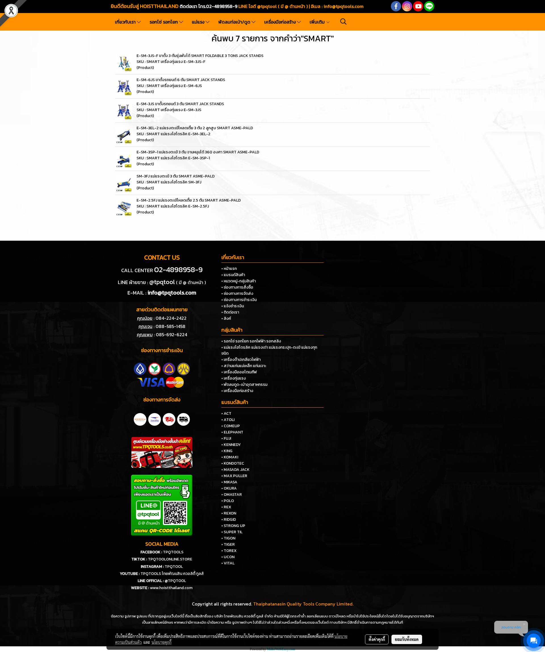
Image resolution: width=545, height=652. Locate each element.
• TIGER (228, 544)
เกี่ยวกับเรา (126, 21)
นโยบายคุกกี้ (161, 642)
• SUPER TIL (231, 532)
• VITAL (227, 563)
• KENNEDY (231, 445)
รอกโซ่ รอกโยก (164, 21)
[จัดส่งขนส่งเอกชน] (183, 418)
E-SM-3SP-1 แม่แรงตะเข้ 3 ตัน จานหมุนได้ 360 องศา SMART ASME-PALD (198, 152)
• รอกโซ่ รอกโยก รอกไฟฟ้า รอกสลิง (251, 341)
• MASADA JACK (235, 470)
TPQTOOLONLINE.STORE (170, 559)
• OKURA (229, 488)
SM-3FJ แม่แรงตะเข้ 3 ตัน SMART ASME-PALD (176, 176)
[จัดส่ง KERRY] (140, 418)
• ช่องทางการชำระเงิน (239, 300)
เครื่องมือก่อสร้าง (280, 21)
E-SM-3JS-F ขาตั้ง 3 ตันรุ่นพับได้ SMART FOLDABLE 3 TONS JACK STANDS (200, 56)
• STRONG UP (233, 526)
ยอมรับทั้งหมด (407, 639)
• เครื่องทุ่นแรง (233, 378)
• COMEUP (230, 426)
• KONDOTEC (232, 463)
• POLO (227, 501)
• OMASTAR (231, 495)
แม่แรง (199, 21)
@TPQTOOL (175, 581)
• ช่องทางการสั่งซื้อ (237, 287)
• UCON (227, 557)
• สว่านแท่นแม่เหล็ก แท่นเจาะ (243, 366)
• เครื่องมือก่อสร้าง (237, 391)
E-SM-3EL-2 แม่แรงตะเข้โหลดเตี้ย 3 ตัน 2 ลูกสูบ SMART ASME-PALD (195, 128)
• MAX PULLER (234, 476)
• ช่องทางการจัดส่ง (237, 294)
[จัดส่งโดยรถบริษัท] (169, 418)
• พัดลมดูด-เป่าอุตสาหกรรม (244, 385)
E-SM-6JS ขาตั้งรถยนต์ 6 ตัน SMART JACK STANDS (181, 80)
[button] (343, 21)
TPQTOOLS (173, 552)
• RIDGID (228, 519)
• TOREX (228, 551)
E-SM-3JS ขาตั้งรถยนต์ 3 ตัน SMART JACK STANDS (180, 104)
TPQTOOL (174, 567)
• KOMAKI (229, 457)
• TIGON (228, 538)
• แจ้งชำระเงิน (232, 306)
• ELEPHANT (232, 432)
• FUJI (226, 438)
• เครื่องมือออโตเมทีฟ (239, 372)
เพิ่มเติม (318, 21)
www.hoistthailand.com (171, 588)
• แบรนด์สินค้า (233, 275)
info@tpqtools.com (344, 6)
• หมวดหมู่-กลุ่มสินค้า (238, 281)
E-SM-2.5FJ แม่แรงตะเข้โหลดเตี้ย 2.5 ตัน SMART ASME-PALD (189, 200)
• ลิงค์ (226, 318)
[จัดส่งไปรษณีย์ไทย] (154, 418)
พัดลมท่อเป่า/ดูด (234, 21)
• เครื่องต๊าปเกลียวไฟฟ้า (241, 360)
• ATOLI (227, 420)
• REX (226, 507)
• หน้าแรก (229, 269)
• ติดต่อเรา (230, 312)
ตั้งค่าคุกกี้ (377, 639)
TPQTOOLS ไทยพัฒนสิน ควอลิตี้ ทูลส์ (172, 574)
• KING (226, 451)
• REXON (228, 513)
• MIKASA (229, 482)
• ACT (226, 413)
